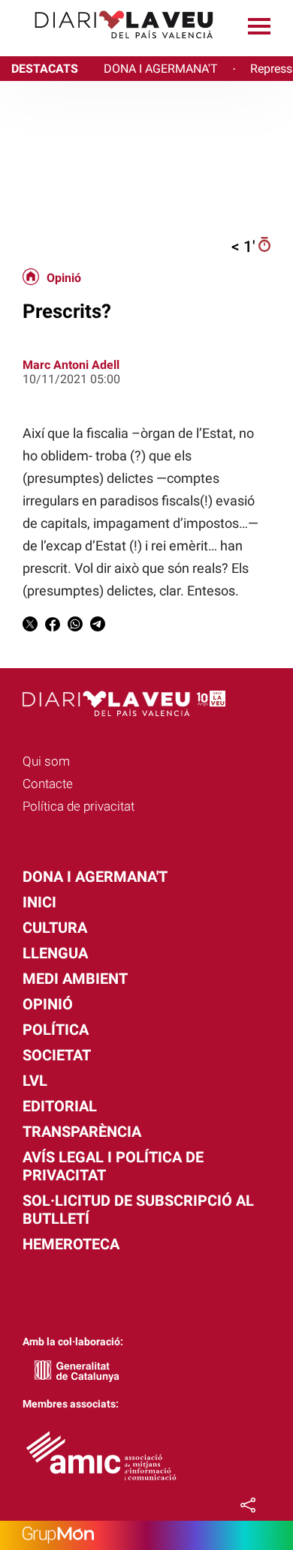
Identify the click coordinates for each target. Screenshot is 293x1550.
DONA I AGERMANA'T (161, 68)
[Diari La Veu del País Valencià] (112, 45)
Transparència (82, 1132)
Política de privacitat (78, 806)
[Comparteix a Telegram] (97, 626)
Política (56, 1030)
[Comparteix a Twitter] (30, 626)
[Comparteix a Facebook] (52, 626)
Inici (39, 902)
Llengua (55, 953)
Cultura (55, 928)
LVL (35, 1081)
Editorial (60, 1106)
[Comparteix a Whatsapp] (75, 626)
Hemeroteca (71, 1244)
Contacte (48, 783)
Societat (57, 1055)
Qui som (46, 761)
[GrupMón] (146, 1535)
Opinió (64, 278)
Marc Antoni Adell (71, 365)
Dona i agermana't (95, 877)
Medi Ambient (75, 979)
